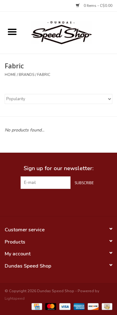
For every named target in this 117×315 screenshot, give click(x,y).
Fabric (43, 74)
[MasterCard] (50, 306)
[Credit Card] (36, 306)
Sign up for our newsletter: (59, 168)
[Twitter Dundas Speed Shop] (59, 202)
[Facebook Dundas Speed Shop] (47, 202)
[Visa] (64, 306)
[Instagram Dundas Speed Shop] (70, 202)
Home (10, 74)
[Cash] (106, 306)
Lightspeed (15, 298)
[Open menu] (12, 31)
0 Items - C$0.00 (97, 5)
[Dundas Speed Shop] (71, 32)
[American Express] (78, 306)
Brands (26, 74)
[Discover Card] (92, 306)
